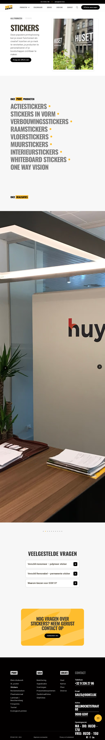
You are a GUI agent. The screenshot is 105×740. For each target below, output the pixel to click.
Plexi (62, 687)
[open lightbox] (52, 366)
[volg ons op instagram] (90, 737)
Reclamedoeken (17, 691)
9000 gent (81, 714)
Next (99, 366)
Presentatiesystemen (46, 691)
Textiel (13, 707)
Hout (62, 680)
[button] (24, 7)
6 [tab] (53, 531)
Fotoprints (14, 704)
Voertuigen (41, 687)
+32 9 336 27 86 (84, 683)
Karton (63, 684)
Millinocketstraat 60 (87, 707)
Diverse (63, 691)
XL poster (14, 684)
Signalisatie (42, 684)
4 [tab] (49, 531)
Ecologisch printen (18, 711)
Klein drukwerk (16, 680)
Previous (4, 367)
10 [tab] (61, 531)
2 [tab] (45, 531)
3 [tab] (47, 531)
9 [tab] (59, 531)
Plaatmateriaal (16, 694)
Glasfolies (41, 698)
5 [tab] (51, 531)
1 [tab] (42, 531)
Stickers (14, 687)
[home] (8, 7)
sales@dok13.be (85, 694)
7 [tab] (55, 531)
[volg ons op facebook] (87, 737)
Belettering (41, 680)
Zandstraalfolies (44, 694)
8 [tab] (57, 531)
